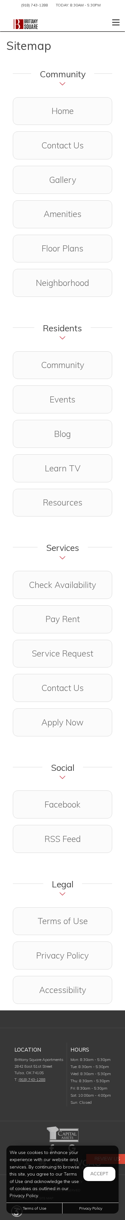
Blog (62, 434)
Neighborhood (62, 283)
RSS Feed (63, 839)
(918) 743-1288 (34, 5)
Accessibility (62, 990)
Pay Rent (63, 619)
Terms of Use (63, 921)
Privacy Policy (62, 955)
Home (63, 111)
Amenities (62, 214)
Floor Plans (62, 248)
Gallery (62, 180)
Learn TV (62, 468)
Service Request (62, 653)
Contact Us (62, 145)
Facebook (78, 804)
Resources (62, 502)
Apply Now (62, 722)
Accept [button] (99, 1174)
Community (62, 365)
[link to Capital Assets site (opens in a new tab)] (62, 1133)
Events (62, 399)
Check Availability (62, 585)
